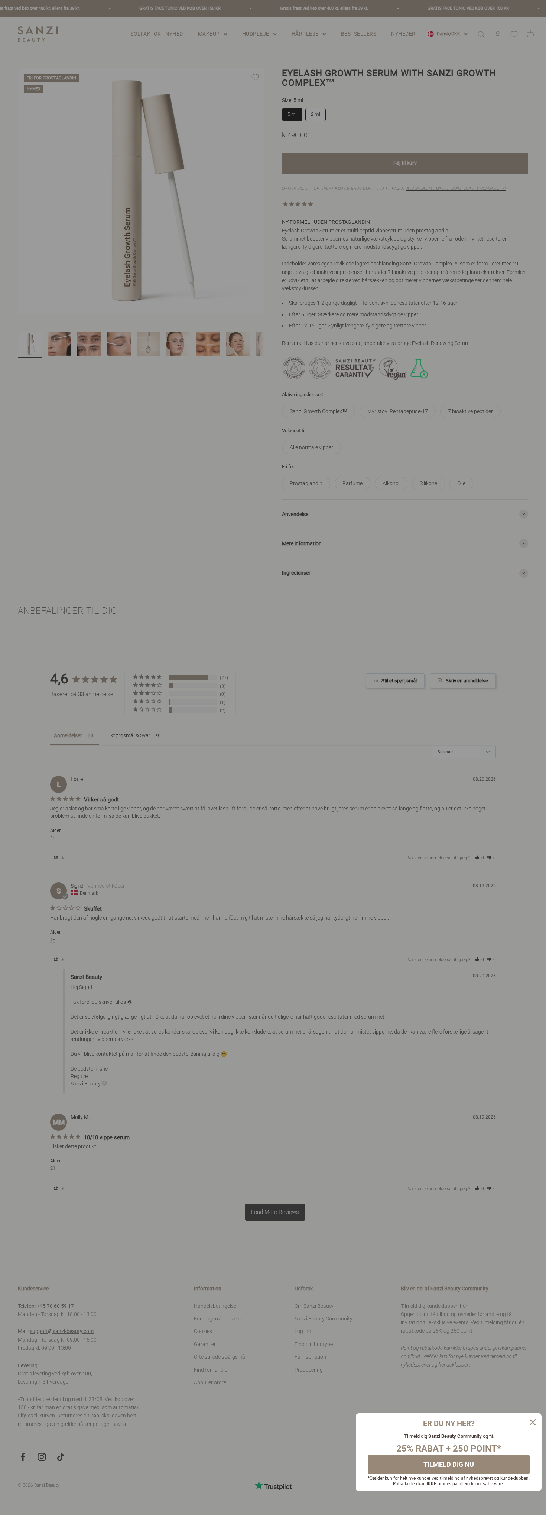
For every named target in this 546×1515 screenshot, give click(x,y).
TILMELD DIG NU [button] (448, 1464)
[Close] (533, 1422)
